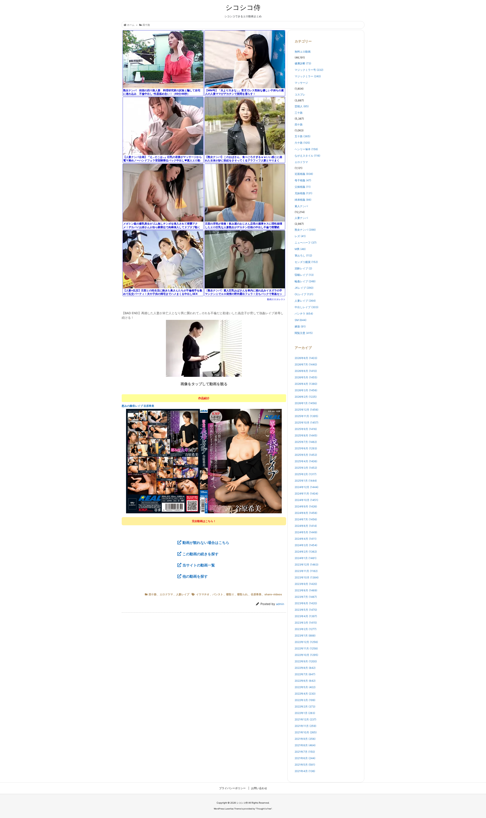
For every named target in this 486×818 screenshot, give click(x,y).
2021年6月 (305, 758)
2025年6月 (306, 448)
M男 (300, 249)
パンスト (217, 594)
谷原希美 (256, 594)
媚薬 (300, 326)
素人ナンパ (301, 206)
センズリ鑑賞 (306, 261)
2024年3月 (306, 545)
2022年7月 (305, 674)
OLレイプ (304, 294)
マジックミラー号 (309, 69)
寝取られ (242, 594)
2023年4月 (306, 616)
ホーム (130, 24)
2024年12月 (306, 487)
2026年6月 (306, 370)
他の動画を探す (195, 576)
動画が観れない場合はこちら (205, 542)
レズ (300, 236)
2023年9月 (306, 583)
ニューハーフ (305, 242)
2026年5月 (306, 377)
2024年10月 (306, 500)
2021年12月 (305, 719)
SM (300, 320)
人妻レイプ (182, 594)
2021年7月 (305, 751)
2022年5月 (305, 687)
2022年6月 (305, 680)
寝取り (230, 594)
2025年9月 (306, 429)
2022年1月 (305, 713)
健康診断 (303, 63)
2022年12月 (306, 642)
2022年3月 (305, 700)
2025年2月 (305, 474)
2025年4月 (306, 461)
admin (280, 604)
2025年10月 (306, 422)
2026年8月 (306, 358)
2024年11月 (306, 493)
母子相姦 (303, 180)
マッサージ (301, 82)
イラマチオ (202, 594)
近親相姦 (304, 173)
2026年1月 (306, 403)
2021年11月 (305, 725)
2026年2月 (306, 396)
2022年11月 (306, 648)
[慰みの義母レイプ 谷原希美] (204, 461)
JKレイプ (304, 287)
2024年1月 (305, 558)
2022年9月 (306, 661)
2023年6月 (306, 603)
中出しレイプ (306, 307)
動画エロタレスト (276, 299)
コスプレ (300, 94)
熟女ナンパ (305, 229)
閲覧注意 (304, 332)
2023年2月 (305, 629)
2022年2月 (305, 706)
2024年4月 (305, 538)
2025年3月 (306, 467)
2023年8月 (306, 590)
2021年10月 (306, 732)
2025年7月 (306, 441)
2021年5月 (305, 764)
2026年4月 (306, 383)
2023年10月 (307, 577)
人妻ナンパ (301, 217)
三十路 (299, 112)
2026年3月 (306, 390)
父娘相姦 (303, 186)
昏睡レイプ (304, 274)
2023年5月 (306, 609)
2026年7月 (306, 364)
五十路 (302, 136)
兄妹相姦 (303, 193)
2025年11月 (306, 416)
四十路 (146, 24)
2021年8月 (305, 745)
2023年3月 (306, 622)
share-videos (273, 594)
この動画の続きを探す (200, 554)
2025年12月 (306, 409)
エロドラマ (166, 594)
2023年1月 (305, 635)
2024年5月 (306, 532)
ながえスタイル (307, 155)
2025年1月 (306, 480)
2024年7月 (306, 519)
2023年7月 (306, 596)
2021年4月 (305, 771)
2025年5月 (306, 454)
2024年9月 (306, 506)
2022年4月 (305, 693)
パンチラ (304, 313)
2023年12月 (306, 564)
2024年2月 (306, 551)
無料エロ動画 (303, 51)
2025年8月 (306, 435)
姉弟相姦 (303, 199)
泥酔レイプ (303, 268)
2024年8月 (306, 512)
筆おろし (303, 255)
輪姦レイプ (305, 281)
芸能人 (302, 106)
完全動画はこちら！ (204, 521)
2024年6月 (306, 525)
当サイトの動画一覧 (198, 565)
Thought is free (263, 808)
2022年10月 (306, 654)
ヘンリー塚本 (306, 149)
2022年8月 (305, 667)
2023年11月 (306, 571)
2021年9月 (305, 738)
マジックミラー (308, 76)
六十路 (302, 142)
